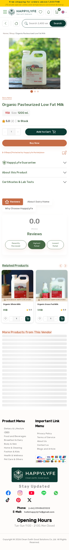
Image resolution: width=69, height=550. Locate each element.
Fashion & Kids (12, 451)
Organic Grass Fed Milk (47, 304)
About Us (42, 441)
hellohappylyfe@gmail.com (39, 512)
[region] (34, 65)
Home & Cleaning (13, 447)
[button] (5, 12)
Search (58, 23)
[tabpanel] (34, 235)
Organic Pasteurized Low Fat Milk (33, 104)
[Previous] (61, 266)
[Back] (5, 23)
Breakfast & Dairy (13, 440)
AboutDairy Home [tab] (38, 201)
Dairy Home (7, 98)
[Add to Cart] (27, 318)
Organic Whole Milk (12, 304)
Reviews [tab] (15, 201)
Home (5, 33)
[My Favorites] (40, 12)
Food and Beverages (15, 436)
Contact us (43, 445)
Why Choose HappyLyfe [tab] (19, 208)
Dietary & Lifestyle (14, 428)
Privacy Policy (44, 433)
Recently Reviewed (15, 244)
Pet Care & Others (13, 459)
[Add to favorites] (5, 318)
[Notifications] (48, 12)
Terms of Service (46, 437)
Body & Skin (10, 444)
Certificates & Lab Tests (18, 182)
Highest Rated (36, 244)
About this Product (14, 172)
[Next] (65, 266)
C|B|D (7, 432)
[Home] (16, 23)
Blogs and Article (46, 449)
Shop (12, 33)
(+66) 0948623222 (39, 508)
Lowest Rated (55, 244)
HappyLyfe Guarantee (21, 162)
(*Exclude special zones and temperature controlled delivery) (34, 5)
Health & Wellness (13, 455)
